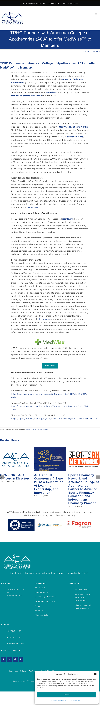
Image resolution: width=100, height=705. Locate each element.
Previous (87, 51)
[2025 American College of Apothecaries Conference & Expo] (16, 448)
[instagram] (15, 645)
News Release (31, 429)
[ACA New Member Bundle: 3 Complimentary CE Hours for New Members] (50, 448)
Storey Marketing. (83, 667)
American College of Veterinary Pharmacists (83, 583)
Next (95, 51)
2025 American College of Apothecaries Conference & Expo (14, 480)
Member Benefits (43, 429)
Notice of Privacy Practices (23, 667)
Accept (67, 695)
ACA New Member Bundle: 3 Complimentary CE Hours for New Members (48, 482)
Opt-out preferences (58, 700)
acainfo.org (67, 219)
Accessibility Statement (47, 667)
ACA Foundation (82, 575)
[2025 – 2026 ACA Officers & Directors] (84, 448)
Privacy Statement (74, 700)
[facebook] (3, 645)
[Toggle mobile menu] (96, 14)
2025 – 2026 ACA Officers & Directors (83, 476)
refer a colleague (10, 636)
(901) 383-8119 (15, 617)
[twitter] (9, 645)
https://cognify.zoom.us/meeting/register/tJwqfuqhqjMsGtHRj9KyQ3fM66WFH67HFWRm (54, 418)
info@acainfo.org (16, 629)
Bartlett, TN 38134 (14, 582)
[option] (21, 513)
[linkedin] (21, 645)
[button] (95, 674)
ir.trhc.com (44, 319)
